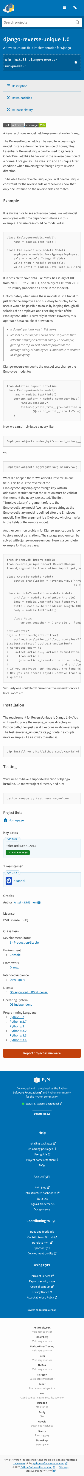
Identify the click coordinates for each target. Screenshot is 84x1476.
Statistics (42, 1199)
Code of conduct (40, 1287)
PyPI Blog (40, 1188)
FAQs (42, 1165)
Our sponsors (42, 1209)
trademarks (19, 1463)
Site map (63, 1467)
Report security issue (42, 1281)
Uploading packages (40, 1149)
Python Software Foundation (40, 1090)
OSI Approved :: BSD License (29, 992)
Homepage (16, 820)
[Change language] (75, 7)
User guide (40, 1154)
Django (14, 967)
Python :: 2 (17, 1017)
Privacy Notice (40, 1292)
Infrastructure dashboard (40, 1193)
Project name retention (40, 1160)
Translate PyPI (40, 1243)
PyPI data (11, 839)
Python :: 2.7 (18, 1021)
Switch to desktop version (42, 1310)
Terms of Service (40, 1276)
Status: (42, 1104)
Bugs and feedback (42, 1232)
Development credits (40, 1253)
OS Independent (21, 1004)
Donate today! (42, 1114)
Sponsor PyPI (42, 1248)
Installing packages (40, 1143)
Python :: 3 (17, 1026)
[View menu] (64, 7)
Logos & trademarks (42, 1204)
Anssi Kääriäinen (25, 902)
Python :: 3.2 (18, 1030)
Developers (17, 979)
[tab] (42, 86)
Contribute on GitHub (40, 1237)
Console (15, 954)
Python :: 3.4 (18, 1040)
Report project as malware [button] (42, 1053)
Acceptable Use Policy (40, 1297)
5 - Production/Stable (24, 942)
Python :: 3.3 (18, 1035)
